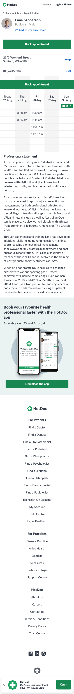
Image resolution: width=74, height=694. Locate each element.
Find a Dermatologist (37, 485)
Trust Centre (37, 633)
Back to (22, 13)
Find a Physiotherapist (37, 442)
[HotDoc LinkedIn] (37, 653)
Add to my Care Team (32, 30)
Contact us (37, 611)
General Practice (37, 541)
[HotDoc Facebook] (30, 653)
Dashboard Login (37, 570)
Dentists (37, 555)
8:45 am (22, 119)
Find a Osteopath (37, 478)
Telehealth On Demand (37, 499)
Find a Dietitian (37, 470)
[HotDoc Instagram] (43, 653)
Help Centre (37, 514)
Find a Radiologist (37, 492)
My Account (37, 507)
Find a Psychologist (37, 463)
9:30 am (37, 112)
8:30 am (22, 112)
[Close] (4, 685)
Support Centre (37, 577)
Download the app (37, 384)
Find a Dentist (37, 434)
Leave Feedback (37, 521)
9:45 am (37, 119)
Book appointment (37, 44)
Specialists (37, 563)
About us (37, 597)
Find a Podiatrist (37, 449)
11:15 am (37, 134)
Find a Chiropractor (37, 456)
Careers (37, 604)
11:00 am (37, 127)
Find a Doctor (37, 427)
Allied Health (37, 548)
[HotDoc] (10, 4)
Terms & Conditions (37, 619)
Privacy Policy (37, 626)
